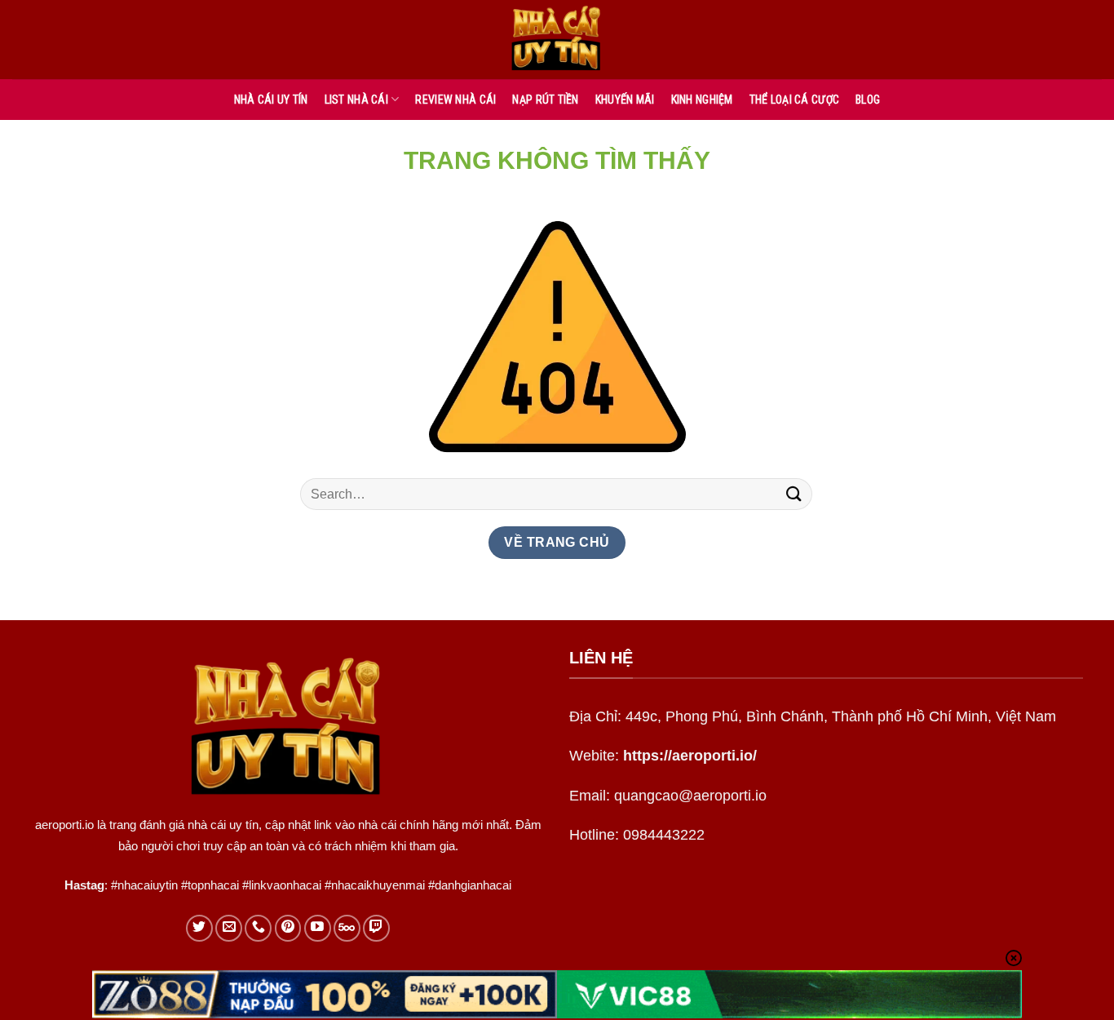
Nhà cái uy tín (271, 99)
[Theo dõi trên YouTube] (317, 928)
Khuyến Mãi (625, 99)
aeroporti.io (64, 825)
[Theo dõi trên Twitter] (199, 928)
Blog (867, 99)
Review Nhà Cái (455, 99)
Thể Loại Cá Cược (794, 99)
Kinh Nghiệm (702, 99)
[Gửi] (794, 494)
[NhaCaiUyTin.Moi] (557, 39)
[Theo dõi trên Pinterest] (288, 928)
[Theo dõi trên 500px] (347, 928)
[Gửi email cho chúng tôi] (228, 928)
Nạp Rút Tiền (545, 99)
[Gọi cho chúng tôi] (258, 928)
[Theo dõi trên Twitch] (376, 928)
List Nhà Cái (356, 99)
